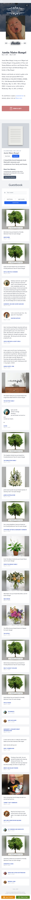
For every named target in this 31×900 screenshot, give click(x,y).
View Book (7, 156)
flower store (19, 98)
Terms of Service (19, 893)
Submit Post (15, 202)
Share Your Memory (10, 177)
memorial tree (20, 96)
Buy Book (15, 156)
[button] (15, 219)
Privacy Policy (11, 893)
